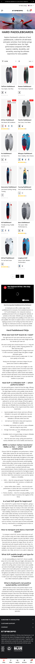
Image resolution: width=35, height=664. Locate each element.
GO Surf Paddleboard (7, 258)
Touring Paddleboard (24, 187)
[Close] (33, 1)
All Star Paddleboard (7, 120)
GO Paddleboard (6, 222)
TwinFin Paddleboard (24, 120)
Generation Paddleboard (8, 187)
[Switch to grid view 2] (19, 61)
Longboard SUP (22, 258)
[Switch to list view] (16, 61)
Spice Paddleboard (24, 222)
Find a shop (23, 5)
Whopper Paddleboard (25, 153)
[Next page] (22, 276)
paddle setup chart (24, 578)
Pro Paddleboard (6, 153)
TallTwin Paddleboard (8, 86)
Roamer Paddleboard (24, 86)
